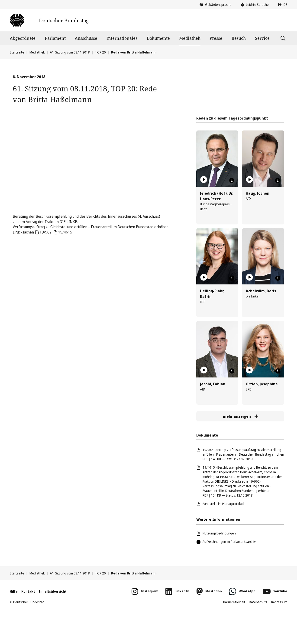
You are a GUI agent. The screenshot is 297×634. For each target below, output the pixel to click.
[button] (281, 4)
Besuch (239, 38)
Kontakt (28, 591)
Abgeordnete (23, 38)
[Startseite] (49, 20)
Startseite (17, 52)
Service (262, 38)
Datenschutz (258, 602)
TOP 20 (100, 52)
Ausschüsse (86, 38)
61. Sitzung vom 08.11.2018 (70, 52)
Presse (216, 38)
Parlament (55, 38)
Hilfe (14, 591)
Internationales (122, 38)
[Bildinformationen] (232, 180)
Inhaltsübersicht (53, 591)
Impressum (279, 602)
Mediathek (189, 38)
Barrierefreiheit (234, 602)
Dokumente (158, 38)
